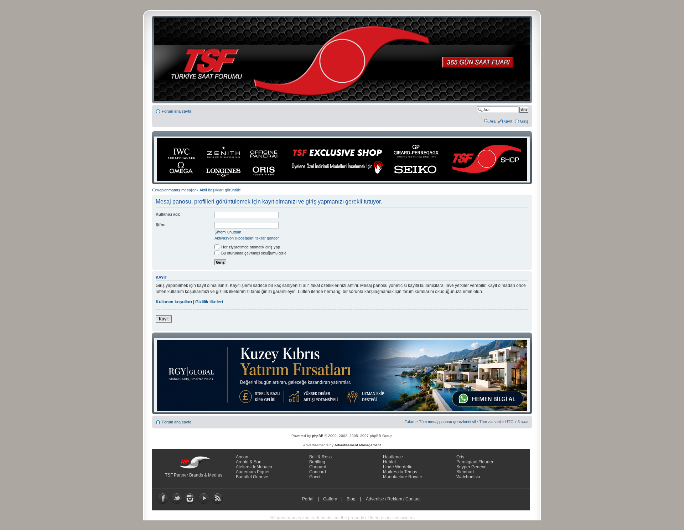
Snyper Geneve (471, 466)
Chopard (317, 466)
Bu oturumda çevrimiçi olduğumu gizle (253, 253)
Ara (492, 121)
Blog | (355, 498)
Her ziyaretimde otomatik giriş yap (250, 247)
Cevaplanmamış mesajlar (174, 190)
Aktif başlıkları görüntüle (220, 190)
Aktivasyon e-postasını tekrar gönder (246, 238)
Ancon (242, 456)
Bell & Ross (320, 456)
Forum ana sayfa (176, 111)
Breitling (317, 461)
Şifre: (161, 224)
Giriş (524, 121)
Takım (410, 422)
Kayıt (507, 121)
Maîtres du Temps (400, 471)
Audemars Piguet (252, 471)
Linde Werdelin (398, 466)
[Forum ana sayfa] (344, 59)
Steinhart (465, 471)
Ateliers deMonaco (254, 466)
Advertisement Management (358, 445)
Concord (317, 471)
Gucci (314, 476)
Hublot (389, 461)
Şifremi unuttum (227, 232)
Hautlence (393, 456)
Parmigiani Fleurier (474, 461)
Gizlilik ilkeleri (209, 301)
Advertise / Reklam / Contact (393, 498)
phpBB (317, 436)
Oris (460, 456)
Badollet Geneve (252, 476)
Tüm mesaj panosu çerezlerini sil (447, 422)
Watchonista (468, 476)
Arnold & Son (248, 461)
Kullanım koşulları (174, 301)
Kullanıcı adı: (168, 214)
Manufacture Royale (402, 476)
